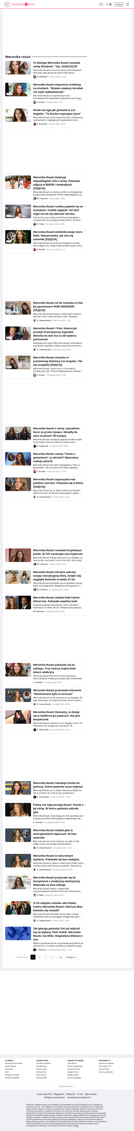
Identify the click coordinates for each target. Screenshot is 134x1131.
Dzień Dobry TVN (105, 1066)
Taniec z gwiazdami (106, 1072)
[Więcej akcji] (85, 62)
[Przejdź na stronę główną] (7, 6)
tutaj (76, 1126)
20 (61, 957)
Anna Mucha (72, 1063)
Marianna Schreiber (12, 1075)
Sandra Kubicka (10, 1066)
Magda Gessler (73, 1075)
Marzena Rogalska (74, 1078)
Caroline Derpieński (12, 1078)
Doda (7, 1072)
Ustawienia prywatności (78, 1097)
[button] (108, 4)
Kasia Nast (9, 1069)
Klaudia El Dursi (73, 1072)
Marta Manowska (74, 1069)
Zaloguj (119, 4)
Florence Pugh (41, 1069)
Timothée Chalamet (43, 1063)
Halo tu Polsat (104, 1069)
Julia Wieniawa (41, 1066)
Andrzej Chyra (41, 1072)
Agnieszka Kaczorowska (13, 1063)
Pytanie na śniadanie (106, 1063)
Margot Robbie (41, 1078)
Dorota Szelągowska (75, 1066)
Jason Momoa (41, 1075)
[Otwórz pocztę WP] (101, 4)
